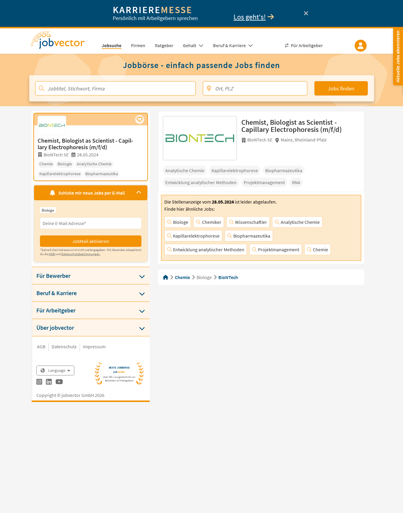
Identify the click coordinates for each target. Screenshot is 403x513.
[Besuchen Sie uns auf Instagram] (39, 383)
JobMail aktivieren (90, 241)
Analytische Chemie (300, 222)
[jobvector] (64, 41)
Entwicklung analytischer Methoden (208, 249)
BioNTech (228, 277)
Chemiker (211, 222)
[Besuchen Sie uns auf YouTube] (59, 383)
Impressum (94, 346)
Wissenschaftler (251, 222)
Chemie (320, 249)
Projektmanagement (278, 249)
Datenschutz (64, 346)
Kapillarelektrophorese (196, 236)
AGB (41, 346)
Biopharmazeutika (251, 236)
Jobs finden (341, 88)
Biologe (180, 222)
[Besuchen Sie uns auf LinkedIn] (49, 383)
